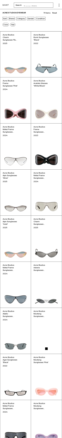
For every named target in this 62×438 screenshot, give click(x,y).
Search (34, 5)
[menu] (59, 5)
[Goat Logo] (6, 5)
